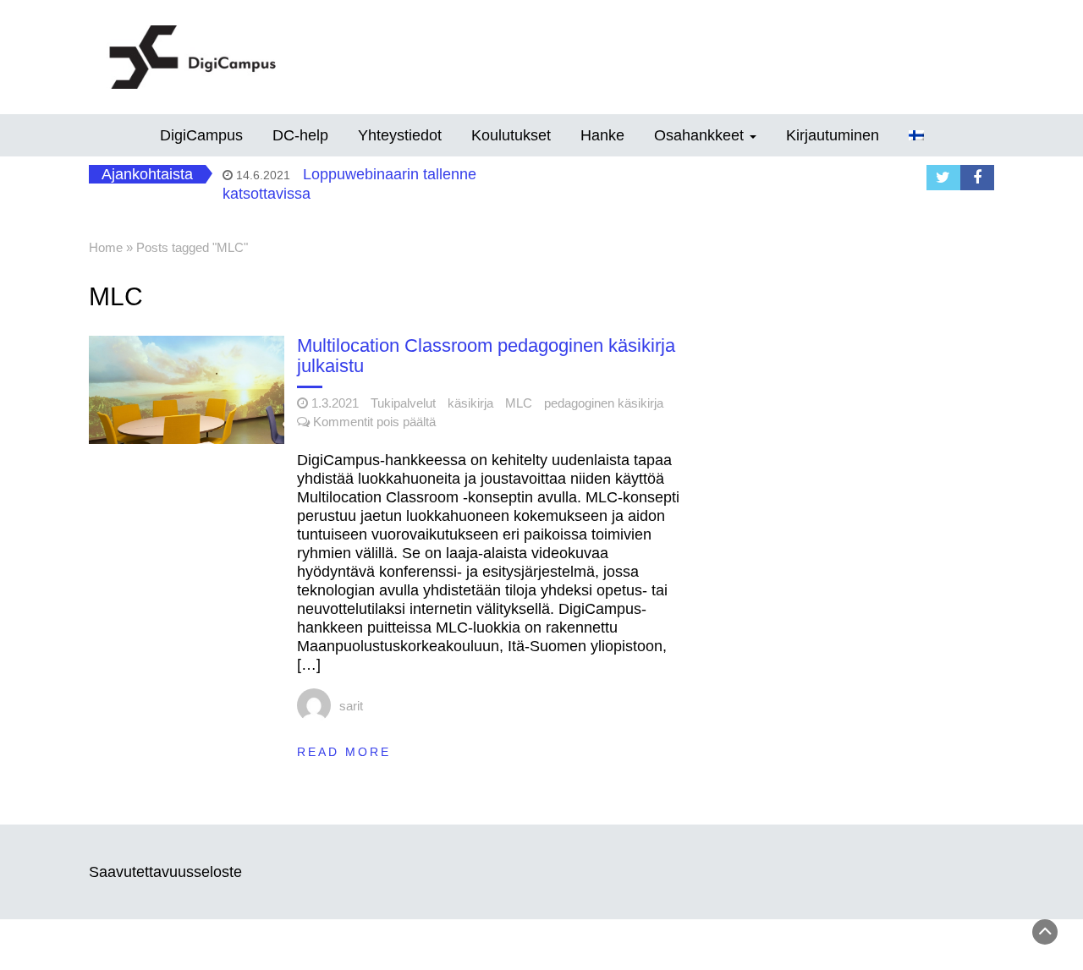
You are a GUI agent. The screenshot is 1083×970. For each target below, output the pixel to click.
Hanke (602, 135)
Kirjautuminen (832, 135)
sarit (351, 706)
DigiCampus (201, 135)
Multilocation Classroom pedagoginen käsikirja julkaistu (486, 355)
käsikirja (470, 403)
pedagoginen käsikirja (603, 403)
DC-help (300, 135)
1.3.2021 (335, 403)
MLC (518, 403)
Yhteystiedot (400, 135)
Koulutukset (511, 135)
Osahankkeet (701, 135)
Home (106, 247)
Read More (344, 752)
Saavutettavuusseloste (165, 871)
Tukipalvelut (403, 403)
